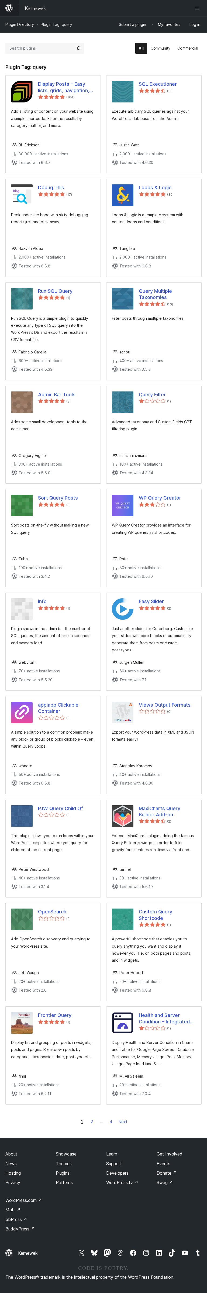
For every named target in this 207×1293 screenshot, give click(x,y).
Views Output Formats (165, 705)
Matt (12, 1209)
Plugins (63, 1173)
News (11, 1163)
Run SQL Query (55, 291)
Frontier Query (54, 1015)
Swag (165, 1182)
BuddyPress (20, 1229)
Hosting (13, 1173)
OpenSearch (52, 911)
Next (123, 1121)
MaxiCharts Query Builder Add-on (159, 811)
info (42, 601)
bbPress (16, 1219)
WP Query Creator (160, 498)
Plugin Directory (19, 24)
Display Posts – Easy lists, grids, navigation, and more (63, 87)
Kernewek (28, 1253)
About (11, 1154)
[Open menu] (198, 8)
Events (163, 1163)
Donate (167, 1173)
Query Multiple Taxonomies (155, 294)
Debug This (51, 187)
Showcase (66, 1154)
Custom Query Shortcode (155, 915)
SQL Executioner (158, 84)
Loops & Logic (155, 187)
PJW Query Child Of (60, 808)
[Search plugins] (78, 48)
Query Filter (152, 394)
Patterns (64, 1182)
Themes (64, 1163)
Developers (117, 1173)
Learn (111, 1154)
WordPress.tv (122, 1182)
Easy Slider (151, 601)
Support (114, 1163)
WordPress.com (23, 1200)
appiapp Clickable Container (58, 708)
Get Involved (169, 1154)
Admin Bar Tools (56, 394)
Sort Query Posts (58, 498)
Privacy (12, 1182)
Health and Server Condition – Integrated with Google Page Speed (167, 1018)
